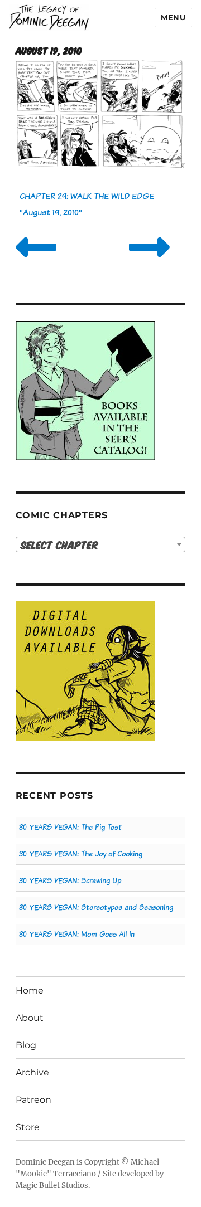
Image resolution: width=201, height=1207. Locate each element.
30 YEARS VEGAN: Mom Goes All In (77, 934)
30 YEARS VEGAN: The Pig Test (70, 827)
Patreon (33, 1099)
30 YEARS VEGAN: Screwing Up (70, 880)
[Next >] (149, 261)
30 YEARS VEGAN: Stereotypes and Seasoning (96, 907)
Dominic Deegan (45, 1162)
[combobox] (101, 544)
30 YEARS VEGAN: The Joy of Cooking (80, 854)
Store (28, 1127)
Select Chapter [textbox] (59, 544)
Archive (32, 1072)
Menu (173, 17)
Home (30, 990)
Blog (26, 1045)
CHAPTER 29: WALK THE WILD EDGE (87, 196)
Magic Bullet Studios (52, 1185)
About (30, 1018)
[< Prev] (36, 261)
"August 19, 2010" (51, 212)
